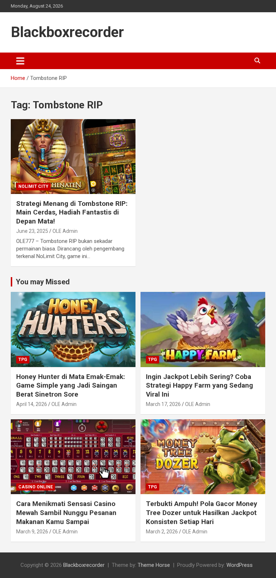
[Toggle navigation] (20, 61)
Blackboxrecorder (67, 32)
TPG (22, 359)
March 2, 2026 (162, 531)
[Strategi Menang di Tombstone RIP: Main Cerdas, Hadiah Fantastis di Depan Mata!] (73, 156)
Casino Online (35, 486)
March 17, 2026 (163, 404)
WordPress (239, 565)
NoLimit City (33, 186)
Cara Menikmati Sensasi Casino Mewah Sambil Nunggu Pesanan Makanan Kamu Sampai (66, 512)
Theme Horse (154, 565)
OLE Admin (65, 231)
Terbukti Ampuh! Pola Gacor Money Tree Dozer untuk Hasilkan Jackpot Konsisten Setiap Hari (201, 512)
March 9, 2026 (32, 531)
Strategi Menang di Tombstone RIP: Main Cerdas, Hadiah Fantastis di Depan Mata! (72, 212)
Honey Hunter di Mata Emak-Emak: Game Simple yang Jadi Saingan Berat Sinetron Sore (70, 385)
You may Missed (43, 281)
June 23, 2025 (32, 231)
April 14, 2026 (31, 404)
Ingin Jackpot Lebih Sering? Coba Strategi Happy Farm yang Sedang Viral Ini (199, 385)
